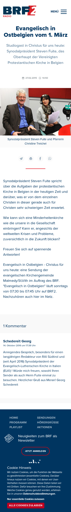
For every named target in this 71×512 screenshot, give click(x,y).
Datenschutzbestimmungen (39, 493)
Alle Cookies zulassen (25, 505)
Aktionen (44, 427)
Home (13, 417)
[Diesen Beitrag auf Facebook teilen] (40, 158)
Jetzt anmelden (35, 451)
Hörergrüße (48, 422)
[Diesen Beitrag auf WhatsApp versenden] (50, 158)
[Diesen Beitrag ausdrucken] (31, 158)
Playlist (15, 427)
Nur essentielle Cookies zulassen (25, 499)
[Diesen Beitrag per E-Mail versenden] (21, 158)
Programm (18, 422)
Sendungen (46, 417)
